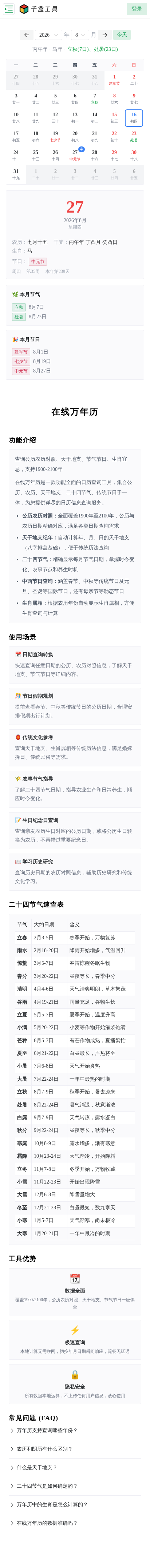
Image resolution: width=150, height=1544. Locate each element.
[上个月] (26, 35)
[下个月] (105, 35)
